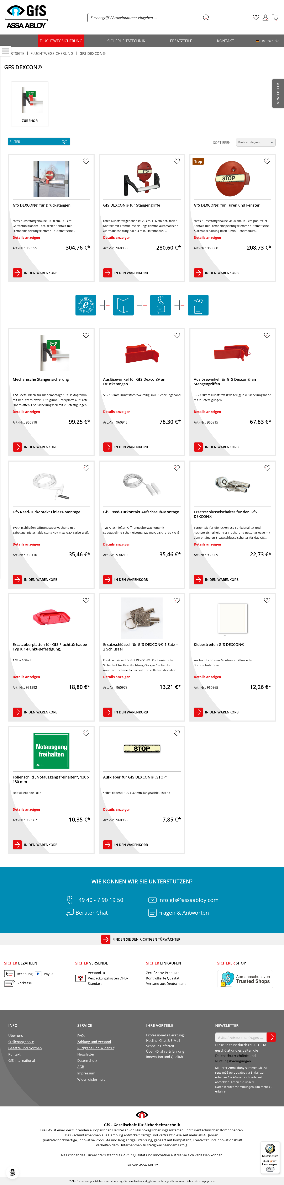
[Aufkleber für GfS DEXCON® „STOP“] (142, 750)
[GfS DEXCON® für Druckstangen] (51, 179)
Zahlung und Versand (94, 1042)
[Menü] (277, 1143)
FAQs (81, 1035)
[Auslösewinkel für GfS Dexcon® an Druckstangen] (142, 353)
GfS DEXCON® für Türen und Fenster (227, 205)
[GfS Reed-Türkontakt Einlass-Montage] (51, 485)
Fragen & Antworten (183, 912)
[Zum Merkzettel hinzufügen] (86, 162)
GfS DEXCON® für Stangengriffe (131, 205)
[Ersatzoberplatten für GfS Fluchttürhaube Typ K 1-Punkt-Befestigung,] (51, 618)
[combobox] (144, 17)
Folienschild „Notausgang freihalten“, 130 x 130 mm (51, 779)
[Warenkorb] (275, 18)
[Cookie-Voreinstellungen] (12, 1172)
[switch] (270, 1169)
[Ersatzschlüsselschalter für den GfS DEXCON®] (232, 485)
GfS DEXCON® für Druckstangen (41, 205)
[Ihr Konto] (265, 18)
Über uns (15, 1035)
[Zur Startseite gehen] (26, 17)
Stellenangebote (21, 1042)
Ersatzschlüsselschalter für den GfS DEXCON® (225, 514)
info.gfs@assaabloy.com (188, 900)
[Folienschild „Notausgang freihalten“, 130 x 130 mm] (51, 750)
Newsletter (85, 1054)
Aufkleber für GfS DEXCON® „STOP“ (135, 777)
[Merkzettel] (256, 18)
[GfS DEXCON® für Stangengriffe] (142, 179)
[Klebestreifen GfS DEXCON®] (232, 618)
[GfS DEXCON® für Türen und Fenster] (232, 179)
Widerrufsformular (92, 1079)
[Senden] (271, 1037)
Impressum (86, 1073)
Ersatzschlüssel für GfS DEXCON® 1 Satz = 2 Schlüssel (140, 647)
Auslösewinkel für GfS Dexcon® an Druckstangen (134, 381)
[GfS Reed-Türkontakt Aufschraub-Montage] (142, 485)
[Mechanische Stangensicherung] (51, 353)
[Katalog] (123, 305)
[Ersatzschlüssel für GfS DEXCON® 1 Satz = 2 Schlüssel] (142, 618)
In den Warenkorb (41, 273)
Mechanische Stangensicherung (41, 379)
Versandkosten (133, 1181)
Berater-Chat (91, 912)
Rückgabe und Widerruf (95, 1048)
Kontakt (14, 1054)
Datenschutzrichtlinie (232, 1055)
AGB (80, 1066)
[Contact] (161, 300)
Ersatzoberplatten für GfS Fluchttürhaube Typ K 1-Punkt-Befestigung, (50, 647)
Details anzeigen (26, 237)
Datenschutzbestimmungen (234, 1087)
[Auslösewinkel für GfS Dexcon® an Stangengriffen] (232, 353)
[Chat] (161, 309)
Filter (15, 141)
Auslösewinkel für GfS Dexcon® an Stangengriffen (225, 381)
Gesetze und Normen (25, 1048)
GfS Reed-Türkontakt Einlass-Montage (46, 512)
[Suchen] (206, 17)
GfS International (21, 1060)
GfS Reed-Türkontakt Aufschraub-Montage (141, 512)
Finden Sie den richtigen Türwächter (146, 939)
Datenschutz (87, 1060)
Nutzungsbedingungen (233, 1061)
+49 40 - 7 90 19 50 (99, 900)
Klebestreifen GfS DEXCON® (219, 644)
